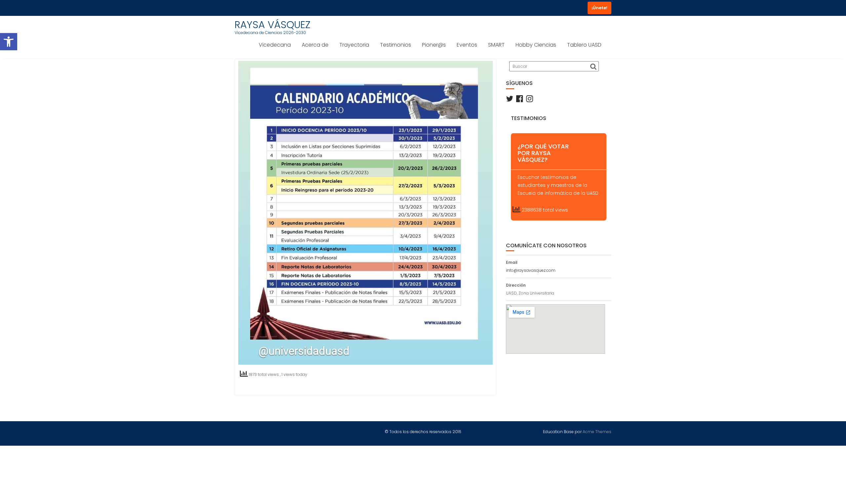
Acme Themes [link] (597, 431)
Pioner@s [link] (434, 45)
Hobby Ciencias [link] (536, 45)
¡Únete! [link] (599, 8)
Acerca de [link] (315, 45)
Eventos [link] (467, 45)
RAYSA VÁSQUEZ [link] (272, 25)
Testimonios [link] (395, 45)
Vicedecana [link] (275, 45)
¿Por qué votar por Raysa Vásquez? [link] (543, 153)
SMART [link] (496, 45)
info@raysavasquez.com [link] (531, 270)
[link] (8, 41)
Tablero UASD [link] (584, 45)
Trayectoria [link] (354, 45)
